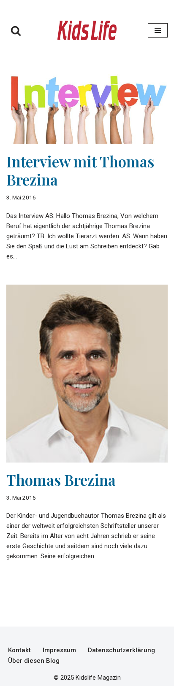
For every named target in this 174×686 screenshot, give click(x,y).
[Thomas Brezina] (87, 374)
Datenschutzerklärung (121, 650)
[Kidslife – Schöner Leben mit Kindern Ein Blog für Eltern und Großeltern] (87, 30)
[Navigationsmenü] (158, 30)
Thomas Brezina (61, 480)
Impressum (59, 650)
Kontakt (19, 650)
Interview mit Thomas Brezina (80, 170)
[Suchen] (16, 30)
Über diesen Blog (34, 660)
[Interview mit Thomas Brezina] (87, 101)
